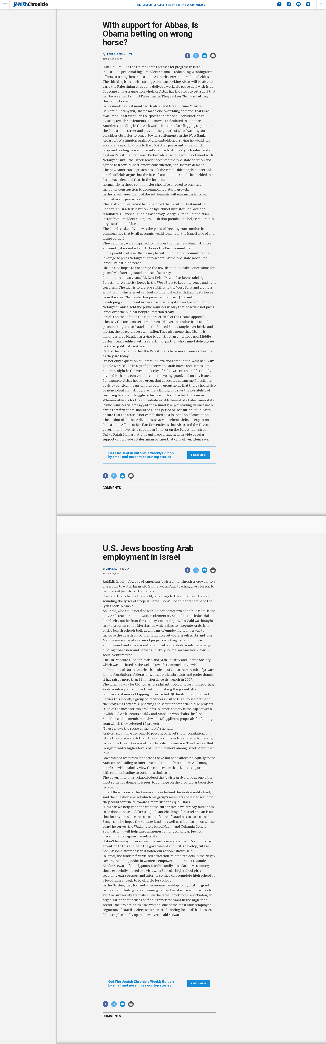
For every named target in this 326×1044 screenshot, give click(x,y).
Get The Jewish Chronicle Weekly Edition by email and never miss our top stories (141, 455)
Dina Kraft (113, 569)
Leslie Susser (114, 54)
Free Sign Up (198, 455)
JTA (130, 54)
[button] (321, 4)
